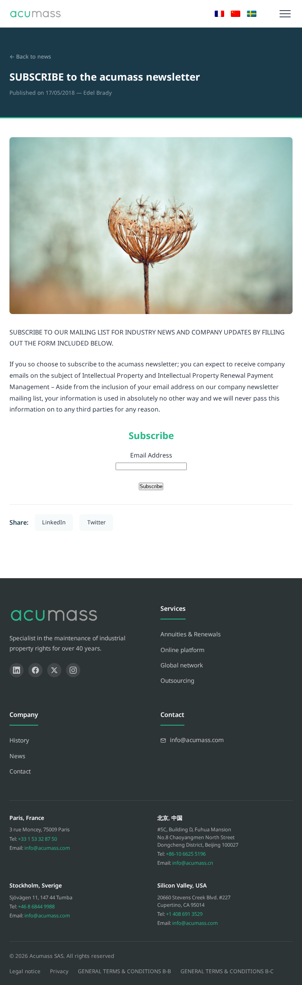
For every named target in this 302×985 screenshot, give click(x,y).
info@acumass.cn (192, 862)
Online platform (182, 650)
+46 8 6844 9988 (36, 906)
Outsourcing (177, 680)
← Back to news (30, 56)
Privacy (59, 971)
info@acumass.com (47, 847)
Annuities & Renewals (190, 634)
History (19, 740)
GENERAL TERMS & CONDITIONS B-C (227, 971)
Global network (181, 665)
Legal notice (25, 971)
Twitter (96, 522)
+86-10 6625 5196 (186, 853)
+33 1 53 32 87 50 (37, 838)
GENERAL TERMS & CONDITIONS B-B (124, 971)
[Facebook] (35, 670)
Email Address (151, 455)
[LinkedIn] (16, 670)
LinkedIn (54, 522)
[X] (54, 670)
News (17, 756)
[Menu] (285, 13)
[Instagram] (73, 670)
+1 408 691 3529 (184, 913)
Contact (20, 771)
